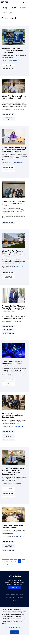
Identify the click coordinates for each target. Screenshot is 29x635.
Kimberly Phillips (18, 162)
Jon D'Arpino (17, 321)
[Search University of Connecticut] (23, 2)
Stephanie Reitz (18, 266)
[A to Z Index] (26, 2)
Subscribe (15, 587)
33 (7, 564)
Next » (12, 564)
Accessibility (15, 600)
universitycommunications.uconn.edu (14, 582)
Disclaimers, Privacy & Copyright (14, 597)
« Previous (5, 561)
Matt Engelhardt (19, 426)
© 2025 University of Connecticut (14, 594)
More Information (14, 627)
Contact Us (10, 584)
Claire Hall (16, 60)
